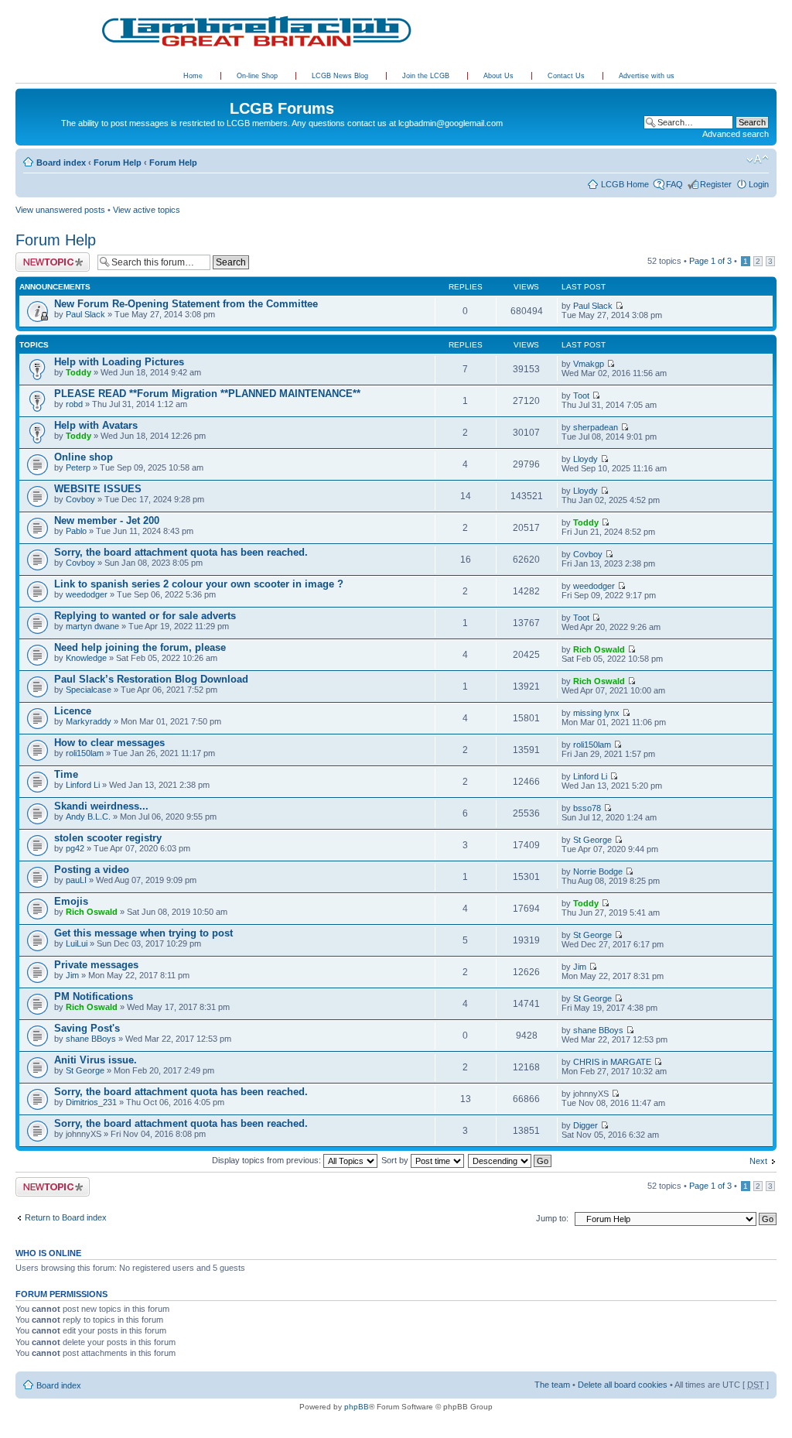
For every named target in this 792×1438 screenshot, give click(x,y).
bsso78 (587, 808)
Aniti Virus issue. (95, 1060)
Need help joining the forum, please (140, 647)
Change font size (757, 159)
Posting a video (91, 869)
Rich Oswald (599, 649)
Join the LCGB (427, 76)
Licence (72, 711)
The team (552, 1384)
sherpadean (595, 427)
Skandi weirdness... (101, 806)
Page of (710, 260)
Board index (61, 162)
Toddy (78, 372)
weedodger (87, 594)
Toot (581, 395)
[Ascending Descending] (510, 1160)
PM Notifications (93, 996)
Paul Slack (85, 314)
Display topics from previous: (267, 1160)
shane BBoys (91, 1038)
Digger (585, 1125)
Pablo (76, 531)
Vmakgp (588, 363)
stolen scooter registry (108, 838)
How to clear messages (109, 742)
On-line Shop (258, 76)
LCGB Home (625, 184)
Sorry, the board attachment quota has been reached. (181, 552)
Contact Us (567, 76)
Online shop (83, 457)
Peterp (78, 467)
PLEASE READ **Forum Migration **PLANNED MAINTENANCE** (207, 393)
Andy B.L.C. (88, 816)
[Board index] (24, 92)
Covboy (80, 499)
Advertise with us (646, 76)
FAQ (674, 184)
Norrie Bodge (598, 871)
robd (74, 404)
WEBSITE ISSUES (98, 489)
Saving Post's (87, 1028)
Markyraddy (88, 721)
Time (66, 774)
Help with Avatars (96, 425)
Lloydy (585, 459)
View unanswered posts (60, 209)
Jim (72, 975)
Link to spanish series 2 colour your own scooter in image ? (198, 584)
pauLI (76, 880)
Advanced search (735, 134)
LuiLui (76, 943)
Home (193, 76)
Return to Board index (66, 1217)
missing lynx (596, 712)
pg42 (75, 848)
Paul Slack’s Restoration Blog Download (151, 679)
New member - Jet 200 (106, 520)
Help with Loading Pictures (119, 362)
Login (759, 184)
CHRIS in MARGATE (612, 1062)
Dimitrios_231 (91, 1102)
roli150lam (85, 753)
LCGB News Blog (341, 76)
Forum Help (118, 162)
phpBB (356, 1406)
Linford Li (83, 784)
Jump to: (552, 1218)
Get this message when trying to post (143, 933)
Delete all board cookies (622, 1384)
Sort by (396, 1160)
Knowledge (86, 658)
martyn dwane (92, 626)
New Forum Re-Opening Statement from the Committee (186, 304)
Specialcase (88, 689)
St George (592, 839)
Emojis (71, 901)
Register (716, 184)
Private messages (96, 965)
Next (758, 1161)
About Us (499, 76)
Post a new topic (46, 257)
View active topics (146, 209)
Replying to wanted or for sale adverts (145, 615)
